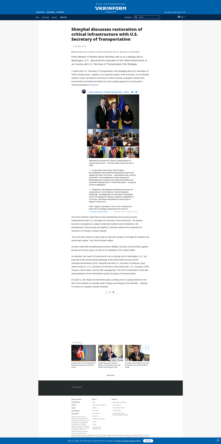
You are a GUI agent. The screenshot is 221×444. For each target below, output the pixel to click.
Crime (94, 424)
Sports (54, 17)
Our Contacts (117, 405)
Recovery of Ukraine (99, 405)
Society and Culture (99, 419)
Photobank (60, 12)
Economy (45, 17)
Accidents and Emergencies (97, 428)
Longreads (75, 411)
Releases (75, 414)
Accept (148, 441)
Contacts (128, 17)
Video (73, 408)
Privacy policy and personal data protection (120, 414)
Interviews (75, 402)
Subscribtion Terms (119, 408)
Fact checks (96, 413)
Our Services (117, 410)
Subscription (40, 12)
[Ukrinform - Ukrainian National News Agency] (110, 8)
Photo (73, 405)
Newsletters (51, 12)
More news (110, 375)
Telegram (94, 85)
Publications (76, 399)
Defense (95, 416)
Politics (95, 408)
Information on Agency (120, 402)
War (37, 17)
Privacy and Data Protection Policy (128, 441)
